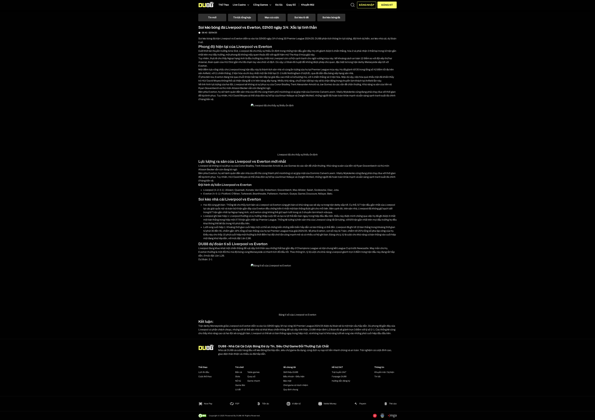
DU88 (318, 38)
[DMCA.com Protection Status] (202, 416)
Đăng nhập (366, 5)
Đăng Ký (387, 5)
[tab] (212, 17)
